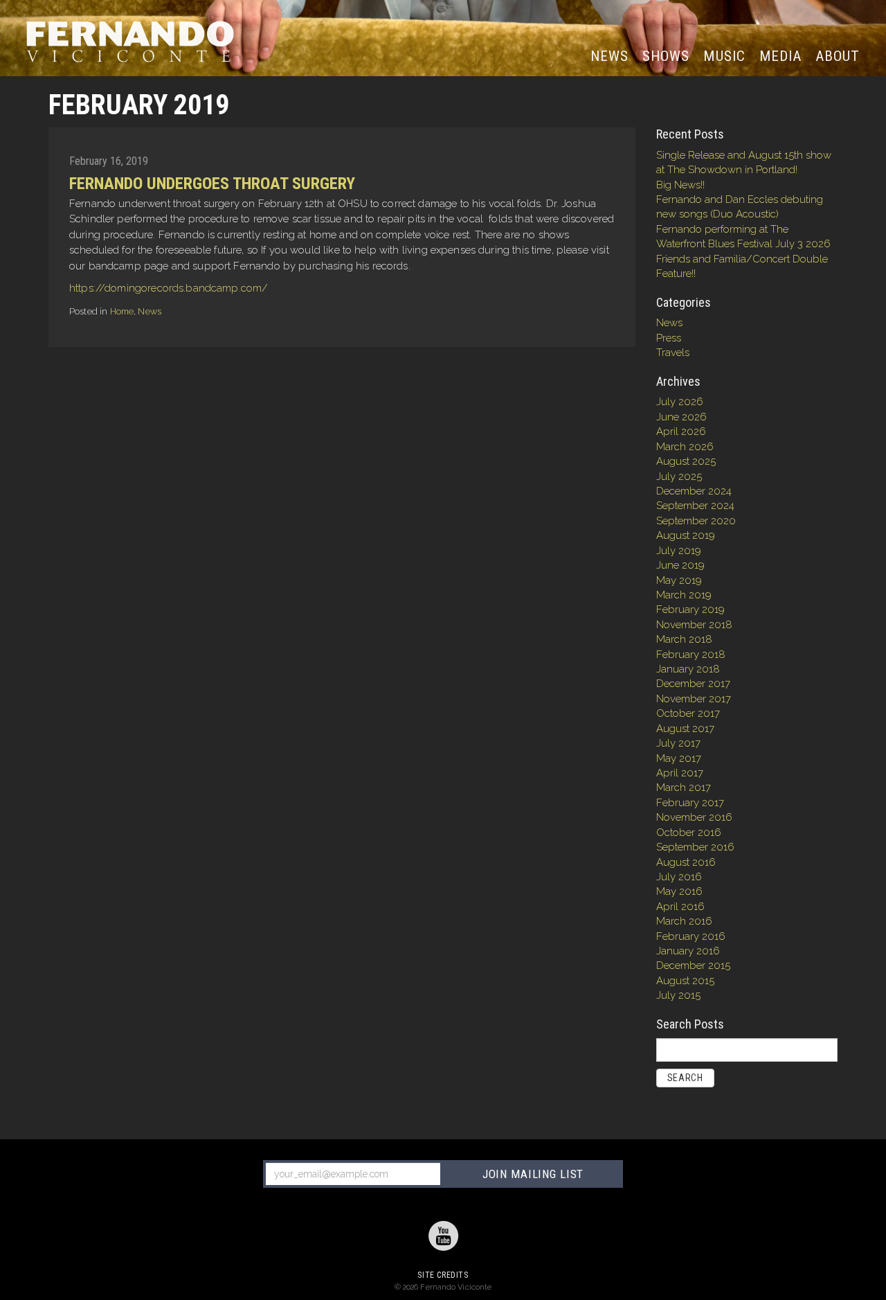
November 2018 (694, 624)
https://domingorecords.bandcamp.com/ (168, 288)
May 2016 (679, 891)
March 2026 (685, 446)
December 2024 (694, 491)
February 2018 (690, 654)
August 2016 (686, 862)
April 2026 (681, 431)
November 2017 (693, 699)
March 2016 (684, 921)
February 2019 (690, 609)
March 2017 (683, 787)
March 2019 (684, 595)
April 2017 (679, 773)
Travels (672, 352)
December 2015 (693, 965)
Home (122, 311)
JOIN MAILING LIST (533, 1174)
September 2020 (696, 521)
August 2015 (685, 980)
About (837, 56)
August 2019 (685, 535)
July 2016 (679, 877)
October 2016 (688, 832)
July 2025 (679, 476)
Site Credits (442, 1275)
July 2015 (678, 995)
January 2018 (688, 669)
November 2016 (694, 817)
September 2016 (695, 847)
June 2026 (681, 417)
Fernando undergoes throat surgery (212, 183)
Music (724, 56)
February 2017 (690, 802)
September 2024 (695, 505)
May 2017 (678, 758)
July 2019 (678, 550)
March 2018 (684, 639)
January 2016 (688, 951)
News (612, 55)
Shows (665, 56)
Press (668, 338)
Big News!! (680, 185)
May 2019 (679, 580)
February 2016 (690, 936)
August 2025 (686, 461)
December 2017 (693, 683)
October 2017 (688, 713)
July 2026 (679, 401)
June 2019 (680, 565)
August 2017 (685, 728)
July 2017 (678, 743)
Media (780, 56)
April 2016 (680, 906)
